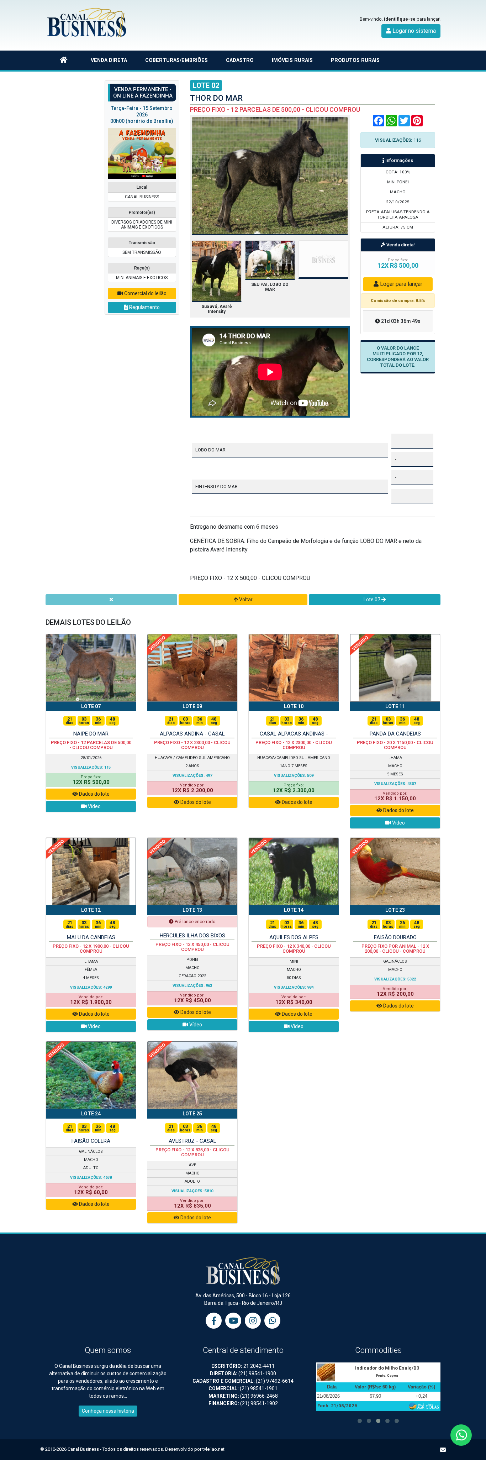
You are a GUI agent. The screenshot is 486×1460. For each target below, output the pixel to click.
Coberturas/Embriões (176, 60)
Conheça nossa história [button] (108, 1411)
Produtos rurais (355, 60)
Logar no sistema (413, 30)
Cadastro (240, 60)
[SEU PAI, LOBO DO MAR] (270, 259)
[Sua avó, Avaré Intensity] (217, 270)
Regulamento (144, 307)
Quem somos (72, 80)
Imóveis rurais (292, 60)
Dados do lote (94, 794)
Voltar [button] (245, 599)
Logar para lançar (400, 284)
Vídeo (94, 806)
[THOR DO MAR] (270, 175)
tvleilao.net (213, 1449)
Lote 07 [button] (372, 599)
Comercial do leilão (145, 293)
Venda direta (109, 60)
